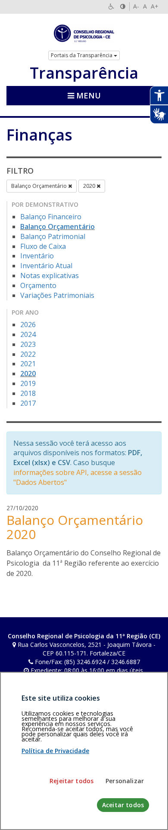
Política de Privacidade (55, 751)
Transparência (84, 73)
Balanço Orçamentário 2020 (74, 527)
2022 (28, 354)
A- (136, 6)
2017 (28, 403)
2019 (28, 383)
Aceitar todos (123, 805)
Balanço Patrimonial (52, 236)
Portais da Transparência (82, 55)
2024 (28, 334)
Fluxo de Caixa (43, 246)
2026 (28, 324)
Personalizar (125, 781)
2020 (89, 186)
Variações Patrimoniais (57, 295)
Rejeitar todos (71, 781)
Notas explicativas (49, 275)
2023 (28, 344)
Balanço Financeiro (50, 216)
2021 (28, 363)
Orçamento (38, 285)
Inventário (37, 255)
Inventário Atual (46, 265)
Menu (87, 95)
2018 (28, 393)
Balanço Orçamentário (39, 186)
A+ (155, 6)
